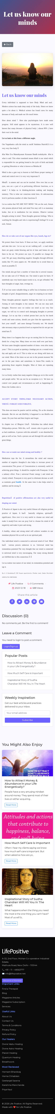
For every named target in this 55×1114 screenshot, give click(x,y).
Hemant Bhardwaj (11, 1072)
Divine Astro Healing (12, 1048)
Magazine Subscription (13, 1002)
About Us (7, 1016)
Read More (11, 805)
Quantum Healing (11, 1057)
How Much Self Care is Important (25, 673)
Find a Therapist (10, 989)
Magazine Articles (11, 997)
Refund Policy (9, 1034)
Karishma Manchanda (13, 1085)
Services (6, 1006)
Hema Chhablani (10, 1076)
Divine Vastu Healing (12, 1044)
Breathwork (8, 1062)
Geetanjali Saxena (11, 1080)
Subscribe (27, 720)
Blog (4, 993)
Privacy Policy (9, 1029)
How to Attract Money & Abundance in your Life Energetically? (26, 665)
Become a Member (12, 980)
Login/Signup (11, 646)
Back (8, 44)
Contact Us (7, 1021)
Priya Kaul (7, 1089)
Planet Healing (9, 1053)
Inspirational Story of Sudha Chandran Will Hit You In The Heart (26, 682)
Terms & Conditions (11, 1025)
